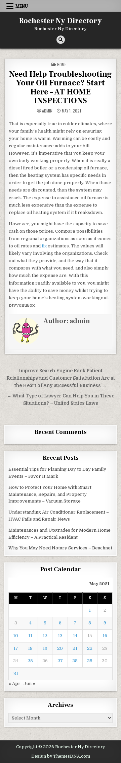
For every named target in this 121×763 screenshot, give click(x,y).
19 (45, 648)
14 (75, 635)
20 (60, 648)
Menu (21, 6)
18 (30, 648)
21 (75, 648)
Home (61, 64)
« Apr (14, 683)
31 (15, 673)
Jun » (29, 683)
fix (44, 245)
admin (47, 111)
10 (15, 635)
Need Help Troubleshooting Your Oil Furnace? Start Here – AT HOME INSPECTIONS (60, 87)
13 (60, 635)
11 (30, 635)
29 (89, 660)
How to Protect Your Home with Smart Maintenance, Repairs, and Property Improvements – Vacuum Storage (49, 494)
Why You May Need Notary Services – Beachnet (60, 547)
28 (75, 660)
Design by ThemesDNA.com (60, 756)
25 (30, 660)
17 (15, 648)
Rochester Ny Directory (60, 20)
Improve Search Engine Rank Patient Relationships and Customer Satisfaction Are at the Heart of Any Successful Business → (60, 378)
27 (60, 660)
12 (45, 635)
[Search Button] (60, 39)
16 (105, 635)
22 (89, 648)
